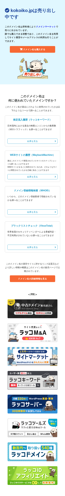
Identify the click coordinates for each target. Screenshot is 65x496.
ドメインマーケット (46, 26)
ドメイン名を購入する (34, 49)
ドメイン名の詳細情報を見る (32, 278)
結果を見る (32, 141)
